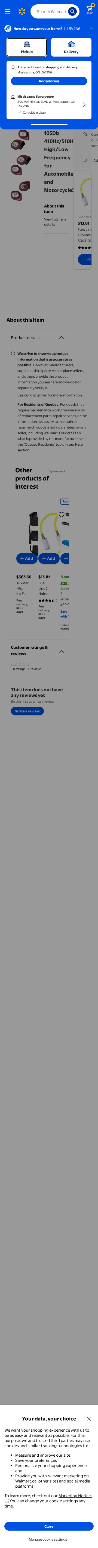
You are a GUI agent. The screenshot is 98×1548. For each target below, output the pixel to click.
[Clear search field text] (65, 11)
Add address (49, 81)
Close (49, 1526)
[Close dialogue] (89, 1418)
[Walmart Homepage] (21, 11)
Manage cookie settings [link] (48, 1539)
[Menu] (8, 11)
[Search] (72, 11)
